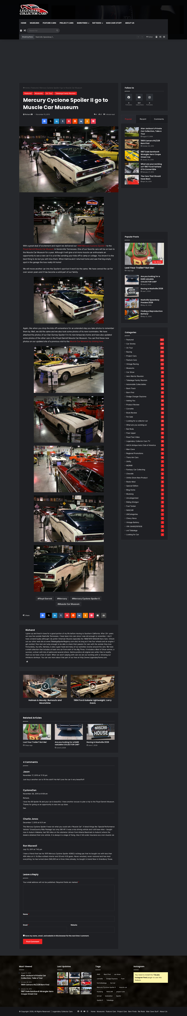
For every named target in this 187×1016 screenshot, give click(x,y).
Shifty (128, 461)
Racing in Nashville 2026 (98, 742)
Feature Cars (49, 23)
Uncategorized (132, 498)
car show (117, 974)
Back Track (130, 388)
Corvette (130, 409)
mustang (100, 992)
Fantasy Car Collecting (135, 470)
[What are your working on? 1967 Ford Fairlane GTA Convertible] (132, 168)
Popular (128, 119)
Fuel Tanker (131, 506)
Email (26, 925)
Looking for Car (132, 534)
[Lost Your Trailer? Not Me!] (37, 732)
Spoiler (118, 996)
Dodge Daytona (112, 979)
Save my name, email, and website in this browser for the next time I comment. (57, 936)
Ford (122, 979)
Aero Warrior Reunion (135, 376)
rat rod (99, 996)
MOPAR (129, 465)
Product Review (132, 405)
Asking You (130, 401)
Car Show (130, 372)
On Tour (49, 93)
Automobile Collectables (136, 384)
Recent (143, 119)
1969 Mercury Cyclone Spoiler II (91, 246)
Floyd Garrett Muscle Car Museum (38, 249)
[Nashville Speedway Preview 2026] (132, 303)
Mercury (62, 598)
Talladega (109, 1000)
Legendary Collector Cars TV (138, 441)
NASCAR (129, 510)
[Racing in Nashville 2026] (101, 732)
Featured (34, 88)
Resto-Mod (130, 482)
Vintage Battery (132, 522)
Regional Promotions (134, 453)
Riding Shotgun (132, 502)
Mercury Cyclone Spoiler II (86, 598)
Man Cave (130, 449)
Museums (34, 23)
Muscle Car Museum (69, 604)
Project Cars (66, 23)
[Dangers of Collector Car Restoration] (74, 990)
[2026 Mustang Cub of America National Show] (62, 990)
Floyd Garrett (45, 598)
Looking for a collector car (137, 421)
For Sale (129, 417)
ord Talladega (131, 530)
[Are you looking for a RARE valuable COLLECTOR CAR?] (69, 732)
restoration (109, 996)
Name (26, 914)
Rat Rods (96, 23)
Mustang (129, 494)
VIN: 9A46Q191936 (134, 526)
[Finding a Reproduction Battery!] (132, 314)
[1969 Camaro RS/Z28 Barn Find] (132, 144)
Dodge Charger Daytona (136, 396)
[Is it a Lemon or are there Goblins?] (86, 990)
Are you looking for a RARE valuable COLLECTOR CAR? (67, 743)
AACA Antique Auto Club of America (141, 445)
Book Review (131, 413)
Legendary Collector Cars (62, 1011)
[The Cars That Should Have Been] (132, 179)
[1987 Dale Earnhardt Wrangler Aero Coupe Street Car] (132, 155)
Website (74, 925)
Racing (129, 352)
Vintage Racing (132, 364)
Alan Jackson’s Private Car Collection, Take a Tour (151, 131)
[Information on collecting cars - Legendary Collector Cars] (33, 9)
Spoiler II (100, 1000)
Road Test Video (133, 437)
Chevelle (129, 474)
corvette (100, 979)
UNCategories (132, 514)
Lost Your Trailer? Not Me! (35, 742)
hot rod (112, 983)
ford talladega (102, 983)
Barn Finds (82, 23)
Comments (159, 119)
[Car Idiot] (86, 982)
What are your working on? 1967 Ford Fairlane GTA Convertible (151, 167)
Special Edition (132, 486)
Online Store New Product (137, 478)
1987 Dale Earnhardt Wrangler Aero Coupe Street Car (151, 154)
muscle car (123, 987)
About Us (129, 23)
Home (23, 23)
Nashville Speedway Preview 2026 (150, 301)
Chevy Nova (131, 518)
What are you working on (136, 425)
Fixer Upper (131, 433)
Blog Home (130, 490)
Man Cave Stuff (114, 23)
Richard (28, 114)
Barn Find (130, 392)
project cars (120, 992)
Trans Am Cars (132, 457)
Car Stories (130, 344)
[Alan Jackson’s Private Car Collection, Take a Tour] (132, 131)
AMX (98, 974)
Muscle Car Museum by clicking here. (87, 341)
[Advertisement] (93, 61)
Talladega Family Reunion (65, 93)
